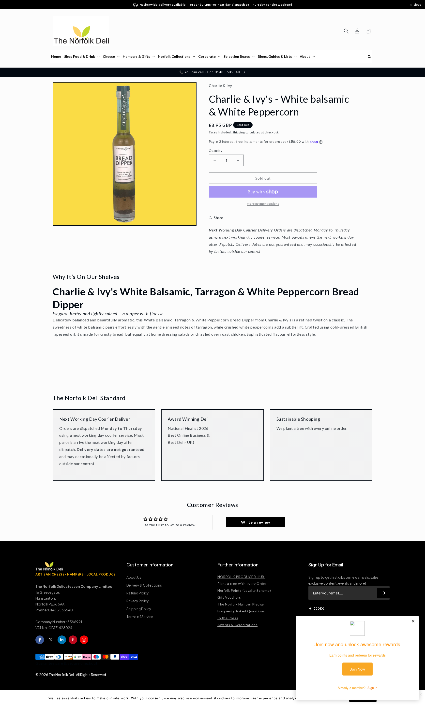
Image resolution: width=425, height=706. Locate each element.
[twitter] (50, 639)
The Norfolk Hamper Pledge (240, 604)
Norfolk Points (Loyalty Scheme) (244, 590)
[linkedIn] (62, 639)
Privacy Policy (137, 601)
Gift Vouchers (229, 597)
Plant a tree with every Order (242, 583)
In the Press (227, 618)
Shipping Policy (138, 608)
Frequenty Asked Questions (241, 611)
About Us (133, 577)
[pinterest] (73, 639)
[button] (346, 31)
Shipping (238, 132)
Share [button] (218, 218)
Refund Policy (137, 593)
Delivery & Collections (144, 585)
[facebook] (39, 639)
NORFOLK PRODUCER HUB (241, 577)
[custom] (84, 639)
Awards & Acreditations (237, 625)
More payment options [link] (263, 203)
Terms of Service (139, 616)
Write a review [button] (255, 522)
